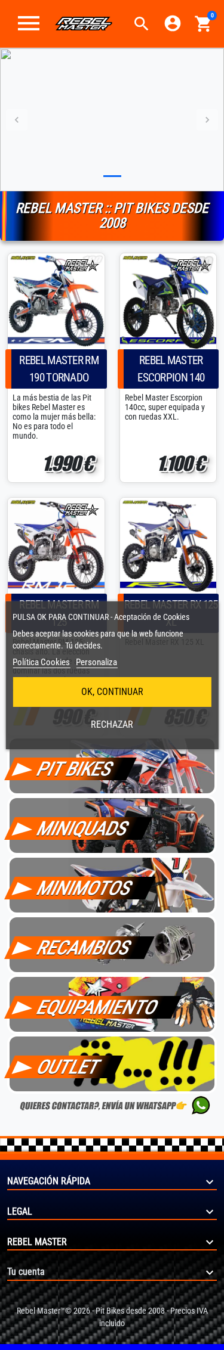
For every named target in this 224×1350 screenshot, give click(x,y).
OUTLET (69, 1067)
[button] (141, 24)
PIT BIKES (75, 769)
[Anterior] (16, 119)
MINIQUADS (83, 828)
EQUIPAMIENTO (97, 1007)
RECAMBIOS (84, 947)
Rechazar (112, 724)
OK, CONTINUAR (112, 691)
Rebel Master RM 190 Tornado (59, 368)
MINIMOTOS (85, 888)
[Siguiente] (207, 119)
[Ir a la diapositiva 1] (112, 176)
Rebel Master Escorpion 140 (170, 368)
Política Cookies (41, 662)
